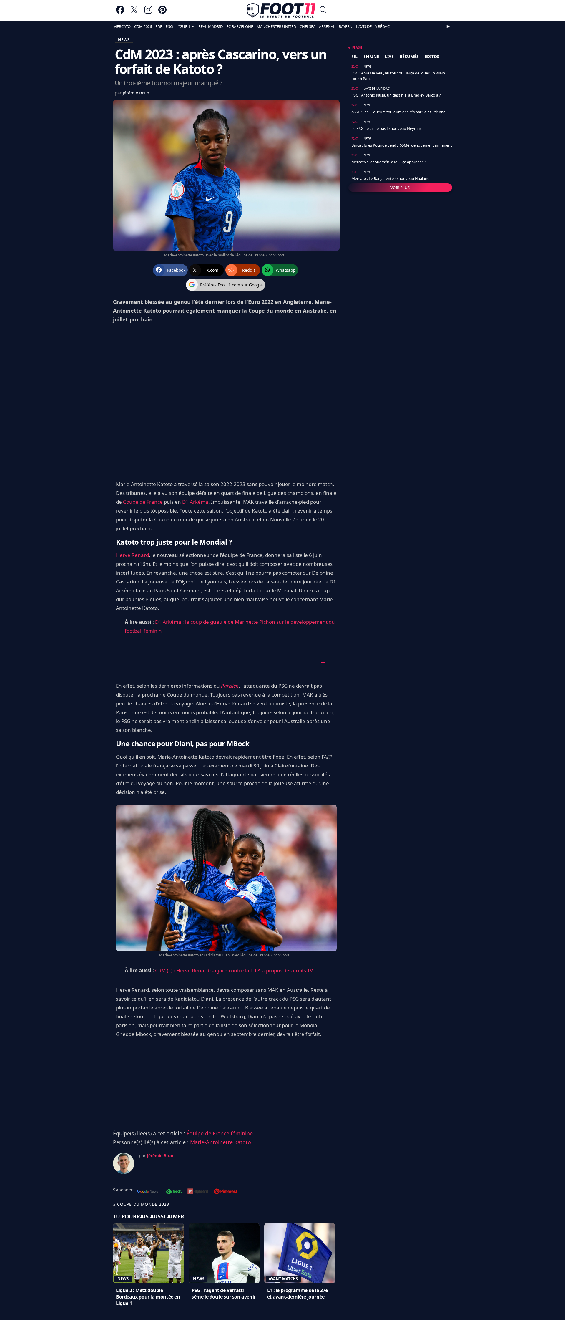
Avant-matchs (283, 1278)
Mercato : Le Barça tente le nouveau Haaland (390, 178)
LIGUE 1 (183, 26)
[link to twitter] (134, 12)
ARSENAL (327, 26)
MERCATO (122, 26)
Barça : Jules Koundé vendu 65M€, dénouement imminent (401, 145)
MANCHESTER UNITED (276, 26)
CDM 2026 (143, 26)
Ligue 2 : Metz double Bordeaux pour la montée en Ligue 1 (148, 1296)
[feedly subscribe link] (174, 1192)
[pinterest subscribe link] (225, 1192)
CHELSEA (307, 26)
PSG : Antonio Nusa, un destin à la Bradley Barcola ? (396, 95)
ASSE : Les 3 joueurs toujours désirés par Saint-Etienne (398, 112)
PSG (169, 26)
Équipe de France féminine (220, 1133)
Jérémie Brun (136, 93)
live (389, 56)
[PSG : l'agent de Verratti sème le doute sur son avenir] (224, 1253)
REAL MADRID (210, 26)
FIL (354, 56)
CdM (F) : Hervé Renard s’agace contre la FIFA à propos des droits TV (234, 970)
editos (432, 56)
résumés (409, 56)
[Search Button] (323, 10)
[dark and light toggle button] (448, 26)
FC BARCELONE (239, 26)
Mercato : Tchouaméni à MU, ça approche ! (388, 162)
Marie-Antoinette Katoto (220, 1142)
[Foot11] (281, 10)
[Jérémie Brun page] (123, 1163)
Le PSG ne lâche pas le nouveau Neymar (386, 128)
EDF (158, 26)
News (123, 1278)
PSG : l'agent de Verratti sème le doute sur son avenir (224, 1293)
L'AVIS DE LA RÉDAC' (373, 26)
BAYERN (346, 26)
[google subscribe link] (147, 1192)
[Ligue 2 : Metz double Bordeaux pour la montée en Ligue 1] (148, 1253)
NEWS (124, 39)
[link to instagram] (148, 12)
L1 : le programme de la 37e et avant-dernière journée (297, 1293)
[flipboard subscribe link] (198, 1192)
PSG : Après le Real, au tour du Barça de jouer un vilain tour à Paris (398, 75)
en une (371, 56)
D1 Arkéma (195, 501)
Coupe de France (143, 501)
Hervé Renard (132, 555)
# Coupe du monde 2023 (141, 1204)
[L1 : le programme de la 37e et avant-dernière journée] (299, 1253)
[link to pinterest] (162, 12)
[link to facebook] (120, 12)
